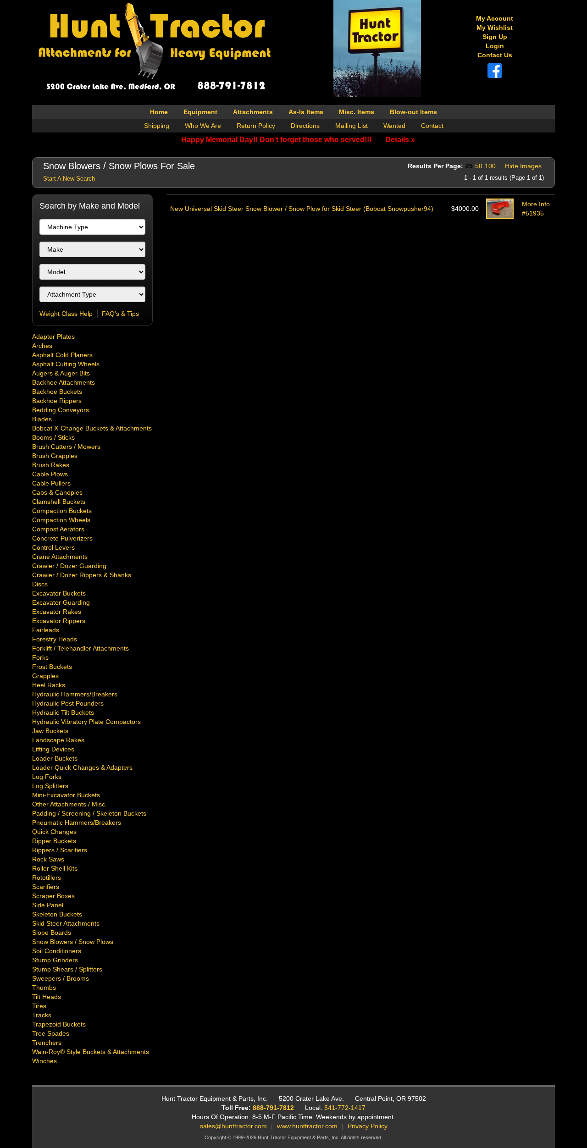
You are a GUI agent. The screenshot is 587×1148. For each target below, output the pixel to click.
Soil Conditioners (56, 951)
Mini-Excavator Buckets (66, 795)
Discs (40, 584)
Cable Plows (50, 474)
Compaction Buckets (62, 510)
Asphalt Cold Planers (62, 355)
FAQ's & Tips (120, 313)
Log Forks (46, 776)
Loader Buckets (55, 758)
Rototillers (46, 877)
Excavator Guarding (61, 602)
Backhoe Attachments (63, 382)
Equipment (200, 112)
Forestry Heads (54, 639)
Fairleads (45, 630)
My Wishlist (494, 27)
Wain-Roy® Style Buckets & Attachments (90, 1051)
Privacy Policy (368, 1126)
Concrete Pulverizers (62, 538)
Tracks (41, 1015)
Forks (40, 657)
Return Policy (256, 125)
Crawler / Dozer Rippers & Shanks (81, 575)
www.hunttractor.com (307, 1126)
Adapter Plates (53, 336)
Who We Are (203, 125)
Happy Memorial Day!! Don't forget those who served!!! (298, 140)
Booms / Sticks (53, 437)
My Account (494, 18)
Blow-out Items (413, 112)
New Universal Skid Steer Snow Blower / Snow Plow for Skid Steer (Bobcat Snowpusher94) (301, 208)
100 (490, 166)
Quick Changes (54, 831)
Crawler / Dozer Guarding (69, 565)
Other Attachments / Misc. (69, 804)
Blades (42, 419)
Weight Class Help (66, 313)
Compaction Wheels (61, 520)
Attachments (253, 112)
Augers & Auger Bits (61, 373)
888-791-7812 (273, 1107)
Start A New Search (69, 179)
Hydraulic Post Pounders (68, 703)
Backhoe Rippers (57, 400)
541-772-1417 (344, 1107)
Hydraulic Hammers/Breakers (74, 694)
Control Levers (53, 547)
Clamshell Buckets (58, 501)
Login (495, 46)
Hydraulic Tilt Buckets (63, 712)
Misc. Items (356, 112)
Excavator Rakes (56, 611)
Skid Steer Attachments (66, 923)
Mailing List (351, 125)
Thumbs (44, 987)
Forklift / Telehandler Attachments (80, 648)
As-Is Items (305, 112)
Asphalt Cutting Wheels (66, 364)
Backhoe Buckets (57, 391)
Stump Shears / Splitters (67, 969)
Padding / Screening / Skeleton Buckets (89, 813)
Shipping (156, 125)
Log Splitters (50, 785)
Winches (44, 1061)
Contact (432, 125)
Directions (305, 125)
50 (478, 166)
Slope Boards (51, 932)
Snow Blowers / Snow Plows (72, 941)
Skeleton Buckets (57, 914)
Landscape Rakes (58, 740)
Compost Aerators (58, 529)
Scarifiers (45, 886)
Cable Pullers (51, 483)
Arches (42, 345)
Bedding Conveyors (60, 410)
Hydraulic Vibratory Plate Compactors (86, 721)
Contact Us (494, 55)
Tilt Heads (46, 996)
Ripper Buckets (54, 840)
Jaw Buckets (50, 730)
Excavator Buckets (59, 593)
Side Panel (47, 905)
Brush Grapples (55, 455)
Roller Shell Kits (55, 868)
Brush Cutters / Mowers (66, 446)
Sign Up (494, 36)
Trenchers (46, 1042)
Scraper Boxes (53, 896)
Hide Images (523, 166)
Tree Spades (50, 1033)
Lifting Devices (53, 749)
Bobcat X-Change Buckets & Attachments (92, 428)
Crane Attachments (60, 556)
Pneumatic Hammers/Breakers (76, 822)
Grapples (45, 675)
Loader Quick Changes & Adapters (82, 767)
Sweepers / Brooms (60, 978)
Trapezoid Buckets (59, 1024)
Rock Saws (48, 859)
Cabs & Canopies (57, 492)
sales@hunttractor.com (233, 1126)
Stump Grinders (55, 960)
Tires (39, 1006)
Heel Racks (48, 685)
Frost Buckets (52, 666)
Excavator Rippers (58, 620)
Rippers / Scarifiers (59, 850)
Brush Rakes (50, 465)
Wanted (394, 125)
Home (159, 112)
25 (469, 166)
